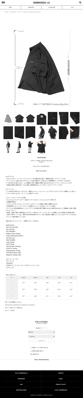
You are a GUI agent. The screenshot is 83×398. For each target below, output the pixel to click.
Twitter (61, 378)
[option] (41, 67)
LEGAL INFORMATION (61, 390)
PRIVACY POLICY (61, 384)
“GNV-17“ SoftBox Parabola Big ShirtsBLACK (29, 12)
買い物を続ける (34, 354)
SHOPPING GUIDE (21, 390)
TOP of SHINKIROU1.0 (21, 373)
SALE (72, 7)
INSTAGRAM (21, 378)
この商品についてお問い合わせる (39, 347)
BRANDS (31, 7)
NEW (10, 7)
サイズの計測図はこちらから (14, 302)
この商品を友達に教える (36, 351)
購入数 (38, 328)
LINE (21, 384)
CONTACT (61, 373)
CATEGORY (51, 7)
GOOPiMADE (12, 12)
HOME (6, 12)
